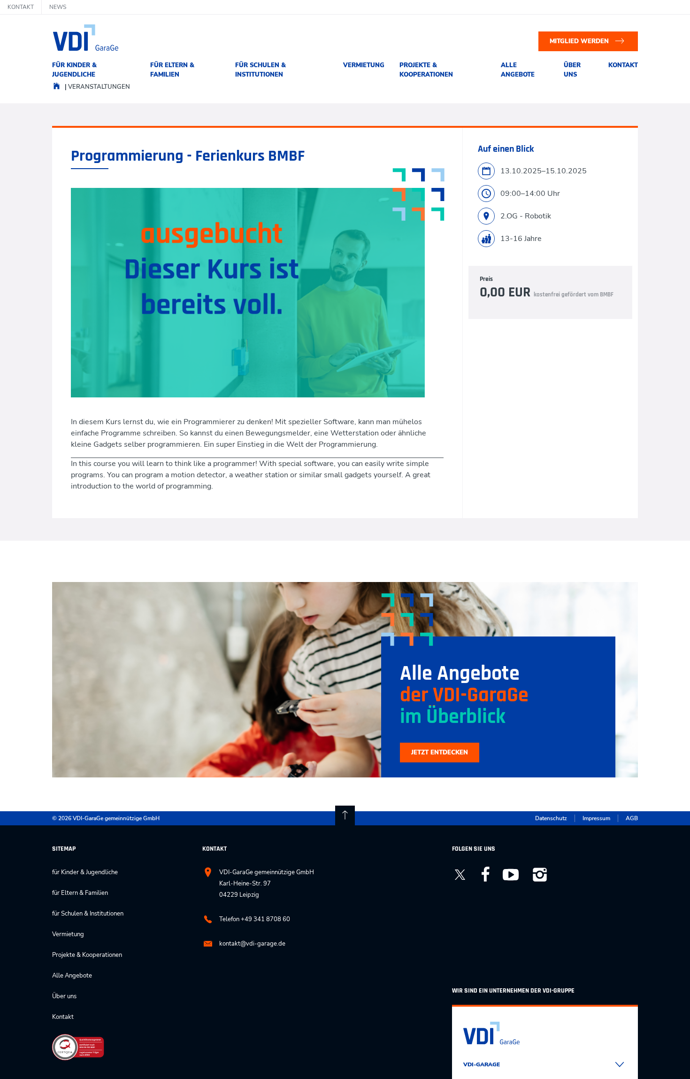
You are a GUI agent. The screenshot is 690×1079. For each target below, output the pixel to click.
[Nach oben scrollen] (345, 815)
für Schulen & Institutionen (260, 70)
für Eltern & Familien (172, 70)
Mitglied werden (579, 41)
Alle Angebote (518, 70)
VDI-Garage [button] (481, 1064)
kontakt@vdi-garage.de (252, 943)
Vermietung (363, 65)
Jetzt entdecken (439, 752)
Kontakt (623, 65)
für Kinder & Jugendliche (74, 70)
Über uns (572, 70)
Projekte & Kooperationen (426, 70)
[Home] (56, 88)
